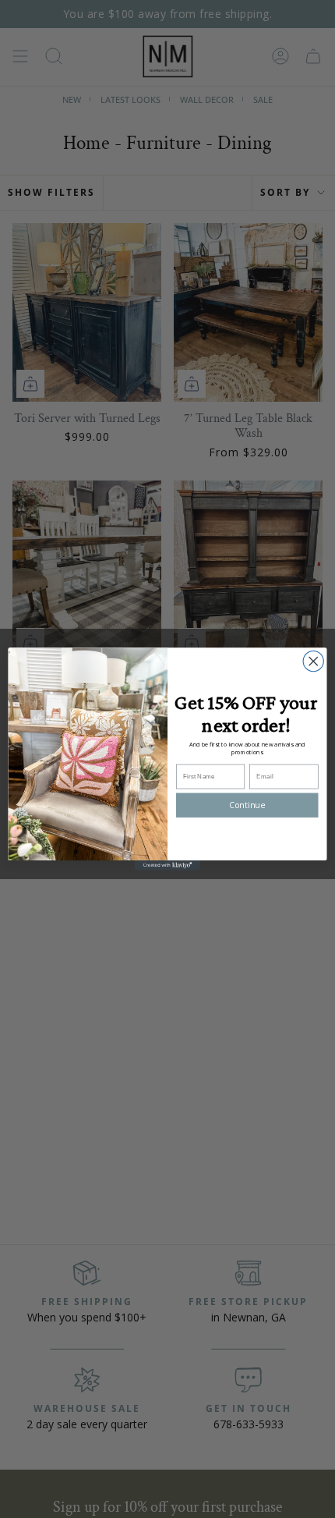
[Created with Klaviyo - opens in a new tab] (167, 865)
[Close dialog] (313, 661)
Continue (247, 805)
